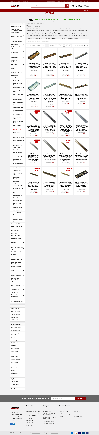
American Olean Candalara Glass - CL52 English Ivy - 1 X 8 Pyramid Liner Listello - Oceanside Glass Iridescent (49, 67)
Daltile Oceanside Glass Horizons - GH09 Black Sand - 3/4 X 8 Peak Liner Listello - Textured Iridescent (49, 127)
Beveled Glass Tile (17, 87)
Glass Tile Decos (17, 132)
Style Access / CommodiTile (15, 385)
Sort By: (29, 45)
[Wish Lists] (73, 6)
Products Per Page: (78, 45)
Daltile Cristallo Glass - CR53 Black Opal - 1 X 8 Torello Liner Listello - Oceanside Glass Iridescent (81, 97)
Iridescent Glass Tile (17, 160)
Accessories (14, 44)
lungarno (13, 345)
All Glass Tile (16, 80)
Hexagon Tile (15, 230)
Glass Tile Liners (17, 135)
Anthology (14, 340)
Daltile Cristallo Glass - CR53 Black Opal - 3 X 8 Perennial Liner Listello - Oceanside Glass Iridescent (81, 185)
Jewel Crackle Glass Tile (18, 164)
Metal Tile (14, 233)
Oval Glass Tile (16, 170)
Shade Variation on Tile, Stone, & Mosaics (33, 414)
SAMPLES (13, 273)
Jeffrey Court (15, 381)
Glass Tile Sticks (17, 143)
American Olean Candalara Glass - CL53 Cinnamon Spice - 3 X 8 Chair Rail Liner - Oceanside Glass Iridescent (33, 67)
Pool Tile (13, 254)
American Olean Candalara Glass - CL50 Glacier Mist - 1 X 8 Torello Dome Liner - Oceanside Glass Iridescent (49, 98)
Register (80, 6)
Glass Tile (14, 77)
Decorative (14, 64)
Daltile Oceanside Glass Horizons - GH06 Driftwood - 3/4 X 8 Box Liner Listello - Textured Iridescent (49, 185)
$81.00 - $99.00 (15, 320)
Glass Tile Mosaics (17, 140)
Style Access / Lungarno (15, 333)
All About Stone (15, 373)
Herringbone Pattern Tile (17, 227)
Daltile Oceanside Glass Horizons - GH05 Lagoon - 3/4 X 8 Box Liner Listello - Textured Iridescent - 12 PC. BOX (65, 186)
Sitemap (29, 425)
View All (13, 389)
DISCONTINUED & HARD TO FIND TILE (16, 35)
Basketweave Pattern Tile (17, 47)
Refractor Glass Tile (18, 188)
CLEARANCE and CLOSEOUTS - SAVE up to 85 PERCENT (17, 31)
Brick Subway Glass (16, 90)
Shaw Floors (14, 351)
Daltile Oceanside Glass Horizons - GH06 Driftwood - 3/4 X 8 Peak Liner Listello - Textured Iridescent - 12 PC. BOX (65, 157)
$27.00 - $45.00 (15, 311)
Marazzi (13, 354)
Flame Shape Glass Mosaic (18, 111)
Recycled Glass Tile (18, 185)
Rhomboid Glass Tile (17, 191)
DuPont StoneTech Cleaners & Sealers (16, 71)
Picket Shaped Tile (16, 251)
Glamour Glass (15, 348)
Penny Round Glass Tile (16, 178)
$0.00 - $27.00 (15, 309)
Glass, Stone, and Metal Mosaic (17, 146)
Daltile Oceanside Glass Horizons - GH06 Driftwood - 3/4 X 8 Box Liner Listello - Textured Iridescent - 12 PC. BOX (33, 186)
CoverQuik (14, 365)
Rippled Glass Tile (17, 195)
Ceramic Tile (14, 57)
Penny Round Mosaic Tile (17, 248)
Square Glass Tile (17, 207)
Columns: (52, 45)
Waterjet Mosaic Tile (16, 301)
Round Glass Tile (17, 200)
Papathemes (54, 433)
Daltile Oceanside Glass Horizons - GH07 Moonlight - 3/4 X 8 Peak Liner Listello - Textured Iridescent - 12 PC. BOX (33, 157)
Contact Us (30, 423)
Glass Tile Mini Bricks (18, 137)
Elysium (13, 379)
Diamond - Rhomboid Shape (17, 67)
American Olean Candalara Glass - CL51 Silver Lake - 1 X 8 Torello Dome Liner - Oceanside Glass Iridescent (81, 67)
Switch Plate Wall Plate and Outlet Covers (16, 285)
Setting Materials (16, 275)
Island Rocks (14, 362)
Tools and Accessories (14, 295)
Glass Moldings (17, 129)
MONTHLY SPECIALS (16, 26)
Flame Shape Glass (18, 107)
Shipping (29, 418)
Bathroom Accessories (14, 51)
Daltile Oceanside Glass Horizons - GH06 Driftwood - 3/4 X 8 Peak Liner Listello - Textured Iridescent (81, 156)
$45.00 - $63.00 (15, 314)
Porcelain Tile (15, 257)
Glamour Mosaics (16, 327)
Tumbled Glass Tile (18, 217)
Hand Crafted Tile (16, 223)
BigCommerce (36, 433)
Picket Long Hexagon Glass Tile (18, 182)
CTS (12, 376)
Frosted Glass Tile (17, 114)
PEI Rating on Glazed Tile (33, 411)
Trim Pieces (14, 298)
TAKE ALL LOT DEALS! (17, 39)
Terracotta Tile (15, 289)
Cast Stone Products (17, 55)
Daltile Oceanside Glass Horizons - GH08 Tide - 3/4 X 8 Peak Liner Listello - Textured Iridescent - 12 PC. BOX (65, 128)
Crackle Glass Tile (17, 99)
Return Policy (30, 420)
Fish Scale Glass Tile (18, 105)
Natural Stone (15, 245)
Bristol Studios (15, 343)
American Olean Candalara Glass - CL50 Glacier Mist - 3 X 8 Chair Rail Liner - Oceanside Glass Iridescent (33, 98)
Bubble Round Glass (18, 94)
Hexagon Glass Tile (18, 156)
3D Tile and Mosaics (16, 41)
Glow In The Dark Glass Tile (17, 153)
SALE (12, 270)
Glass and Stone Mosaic (17, 126)
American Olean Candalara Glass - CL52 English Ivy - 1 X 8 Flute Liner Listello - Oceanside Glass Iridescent (65, 67)
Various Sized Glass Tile (18, 220)
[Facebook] (85, 10)
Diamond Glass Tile (18, 102)
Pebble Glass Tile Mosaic (17, 173)
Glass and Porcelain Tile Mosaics (18, 122)
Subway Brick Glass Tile (18, 213)
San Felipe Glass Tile (17, 204)
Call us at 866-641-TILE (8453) (17, 419)
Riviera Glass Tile (17, 198)
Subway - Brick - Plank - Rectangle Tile (16, 280)
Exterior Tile (14, 75)
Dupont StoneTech (16, 368)
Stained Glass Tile (17, 210)
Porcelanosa (14, 356)
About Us (29, 409)
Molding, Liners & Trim (16, 239)
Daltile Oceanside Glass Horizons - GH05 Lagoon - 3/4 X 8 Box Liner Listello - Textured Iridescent (65, 97)
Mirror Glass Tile (17, 167)
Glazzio (13, 370)
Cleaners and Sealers (15, 61)
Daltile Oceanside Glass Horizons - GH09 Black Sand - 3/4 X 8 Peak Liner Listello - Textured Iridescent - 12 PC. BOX (33, 128)
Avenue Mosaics (15, 359)
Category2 (15, 97)
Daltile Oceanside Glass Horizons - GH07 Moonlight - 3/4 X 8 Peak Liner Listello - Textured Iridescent (49, 156)
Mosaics (13, 242)
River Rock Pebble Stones (16, 267)
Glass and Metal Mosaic (17, 117)
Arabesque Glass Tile (17, 84)
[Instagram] (87, 10)
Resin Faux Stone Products (16, 263)
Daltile (13, 337)
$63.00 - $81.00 (15, 317)
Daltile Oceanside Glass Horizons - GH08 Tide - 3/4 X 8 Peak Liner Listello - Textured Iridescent (81, 127)
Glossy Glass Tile (17, 150)
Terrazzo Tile (14, 292)
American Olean (15, 330)
